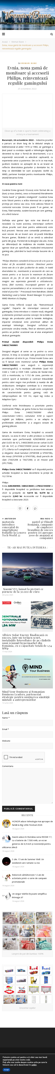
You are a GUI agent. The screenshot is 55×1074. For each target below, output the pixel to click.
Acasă (5, 41)
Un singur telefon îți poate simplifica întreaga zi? (29, 895)
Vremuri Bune (17, 41)
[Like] (20, 508)
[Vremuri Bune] (27, 15)
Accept (6, 1070)
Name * (6, 717)
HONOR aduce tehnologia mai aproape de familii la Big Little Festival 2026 (32, 823)
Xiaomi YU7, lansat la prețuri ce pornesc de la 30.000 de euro (22, 590)
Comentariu (7, 766)
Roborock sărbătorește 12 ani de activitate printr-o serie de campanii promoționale (29, 878)
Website (6, 740)
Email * (5, 729)
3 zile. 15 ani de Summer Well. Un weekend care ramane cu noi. (28, 861)
